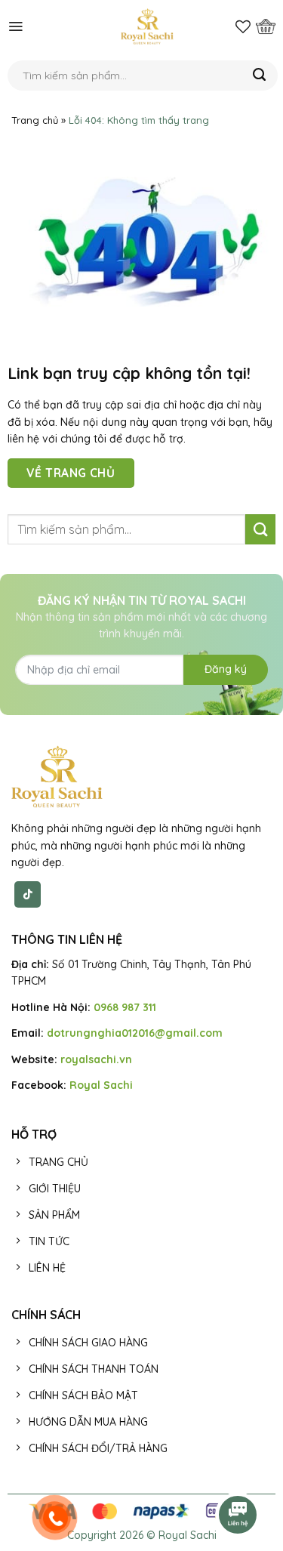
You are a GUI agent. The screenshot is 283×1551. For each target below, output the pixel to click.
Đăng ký (226, 669)
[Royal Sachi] (147, 26)
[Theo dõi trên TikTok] (27, 894)
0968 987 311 (125, 1007)
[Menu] (15, 26)
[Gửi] (259, 75)
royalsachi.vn (96, 1059)
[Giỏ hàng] (265, 26)
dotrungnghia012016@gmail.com (135, 1033)
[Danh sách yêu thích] (243, 26)
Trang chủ (34, 120)
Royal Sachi (101, 1085)
